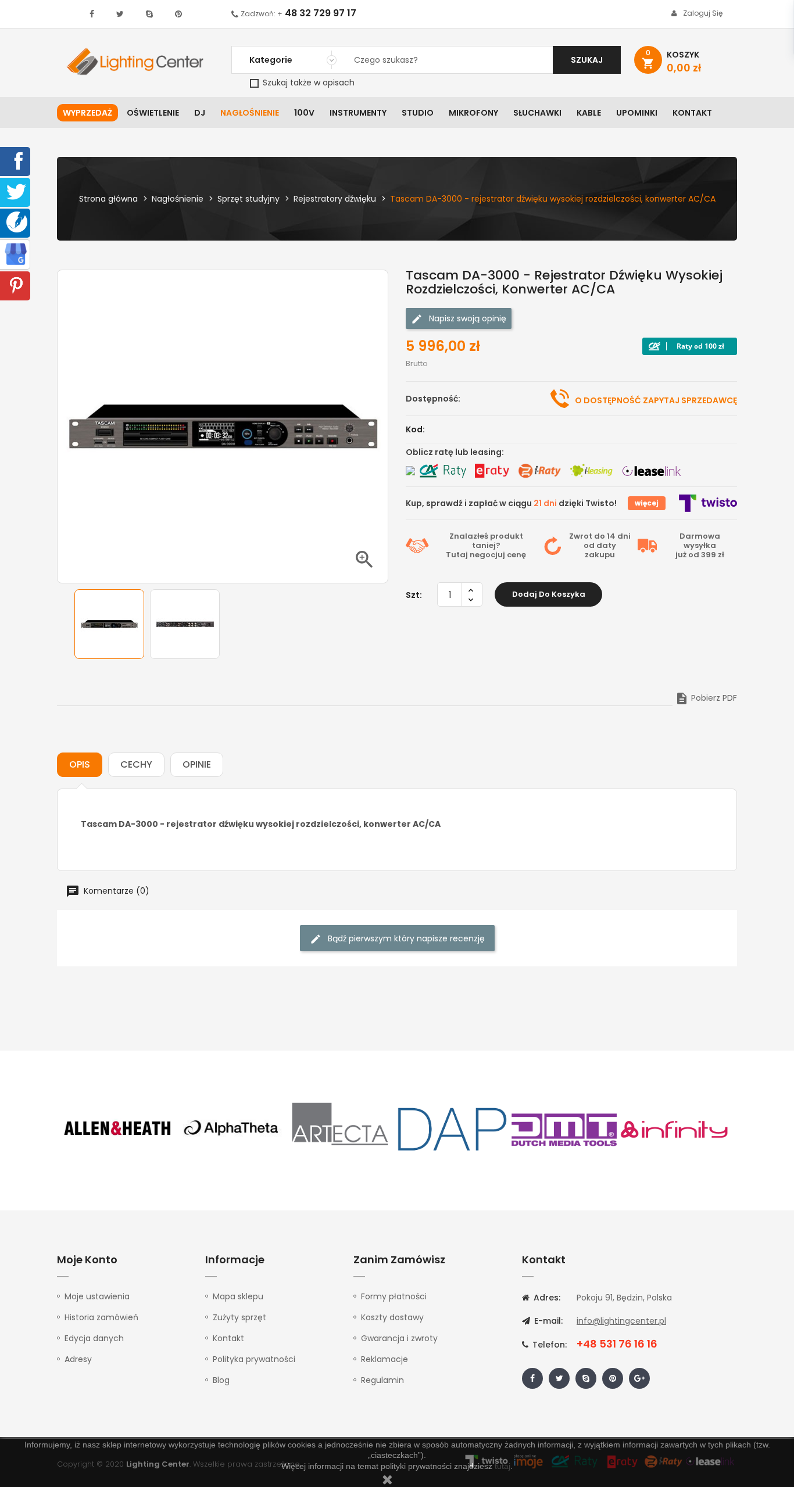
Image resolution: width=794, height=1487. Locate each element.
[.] (92, 14)
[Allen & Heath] (118, 1128)
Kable (589, 113)
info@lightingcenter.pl (621, 1321)
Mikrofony (473, 113)
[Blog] (16, 221)
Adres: (545, 1297)
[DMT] (564, 1128)
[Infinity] (675, 1128)
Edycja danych (94, 1338)
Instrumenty (358, 113)
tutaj (502, 1466)
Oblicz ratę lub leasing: (455, 452)
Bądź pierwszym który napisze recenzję (405, 938)
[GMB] (16, 253)
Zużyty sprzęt (239, 1317)
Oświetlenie (153, 113)
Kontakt (692, 113)
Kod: (415, 429)
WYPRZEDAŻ (87, 113)
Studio (418, 113)
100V (304, 113)
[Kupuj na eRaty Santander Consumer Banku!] (492, 471)
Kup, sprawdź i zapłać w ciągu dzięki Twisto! (511, 503)
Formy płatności (394, 1296)
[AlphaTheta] (229, 1128)
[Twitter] (16, 191)
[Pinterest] (16, 285)
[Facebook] (16, 160)
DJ (199, 113)
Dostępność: (433, 398)
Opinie (197, 764)
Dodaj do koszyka (548, 594)
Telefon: (548, 1344)
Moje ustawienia (97, 1296)
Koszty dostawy (392, 1317)
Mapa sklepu (238, 1296)
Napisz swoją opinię (466, 318)
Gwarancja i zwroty (399, 1338)
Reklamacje (384, 1359)
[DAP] (452, 1128)
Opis (79, 764)
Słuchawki (537, 113)
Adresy (78, 1359)
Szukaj (587, 60)
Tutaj (457, 554)
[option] (109, 624)
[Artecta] (340, 1128)
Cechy (136, 764)
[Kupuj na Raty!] (689, 346)
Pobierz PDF (706, 698)
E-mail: (547, 1321)
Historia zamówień (101, 1317)
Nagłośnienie (249, 113)
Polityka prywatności (254, 1359)
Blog (221, 1380)
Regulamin (382, 1380)
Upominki (636, 113)
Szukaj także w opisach (307, 82)
